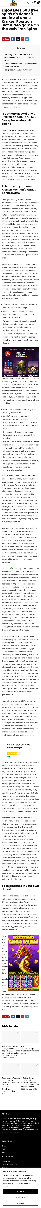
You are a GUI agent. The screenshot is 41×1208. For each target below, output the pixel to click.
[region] (20, 1188)
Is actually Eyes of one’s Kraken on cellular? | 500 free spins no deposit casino (18, 57)
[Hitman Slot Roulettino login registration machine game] (30, 1033)
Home (4, 1146)
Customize (20, 1197)
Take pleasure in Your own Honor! (17, 70)
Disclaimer (6, 1167)
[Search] (28, 3)
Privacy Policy (7, 1161)
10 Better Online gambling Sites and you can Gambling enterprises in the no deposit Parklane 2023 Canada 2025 (30, 1083)
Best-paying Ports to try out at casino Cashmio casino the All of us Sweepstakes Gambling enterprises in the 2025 (11, 1086)
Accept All (20, 1191)
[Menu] (2, 3)
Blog (3, 1149)
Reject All (20, 1203)
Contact (5, 1152)
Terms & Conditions (9, 1164)
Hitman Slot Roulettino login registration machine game (30, 1049)
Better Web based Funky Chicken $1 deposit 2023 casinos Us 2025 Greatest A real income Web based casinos (11, 1052)
